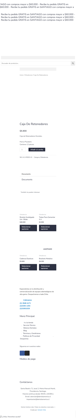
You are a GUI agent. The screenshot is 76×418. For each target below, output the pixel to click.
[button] (38, 57)
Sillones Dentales (30, 328)
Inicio (21, 75)
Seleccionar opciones (26, 228)
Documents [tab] (26, 174)
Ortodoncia (28, 75)
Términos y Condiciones (32, 333)
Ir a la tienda (28, 322)
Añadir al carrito (36, 149)
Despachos (24, 339)
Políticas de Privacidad (31, 336)
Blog (25, 330)
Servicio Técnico (29, 325)
